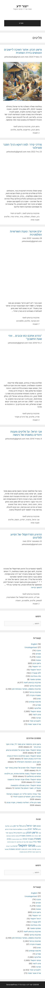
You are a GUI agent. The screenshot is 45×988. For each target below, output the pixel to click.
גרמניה (28, 520)
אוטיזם (38, 654)
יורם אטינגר (35, 321)
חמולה (33, 217)
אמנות (38, 660)
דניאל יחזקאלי (35, 670)
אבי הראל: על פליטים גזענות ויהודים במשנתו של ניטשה (26, 433)
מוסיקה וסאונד (35, 679)
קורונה (38, 718)
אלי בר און (17, 826)
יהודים (22, 520)
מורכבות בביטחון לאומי (21, 126)
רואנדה (18, 600)
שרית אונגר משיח (34, 724)
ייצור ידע (22, 6)
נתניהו (9, 839)
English (34, 644)
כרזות (33, 836)
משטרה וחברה (35, 695)
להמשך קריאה (36, 587)
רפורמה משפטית (15, 849)
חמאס (24, 833)
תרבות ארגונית (23, 852)
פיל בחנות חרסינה (11, 842)
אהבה (38, 650)
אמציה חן (24, 829)
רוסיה (30, 849)
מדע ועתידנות (36, 676)
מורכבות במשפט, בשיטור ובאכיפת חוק (26, 689)
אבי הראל (35, 520)
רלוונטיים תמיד (15, 213)
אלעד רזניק (33, 829)
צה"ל (11, 846)
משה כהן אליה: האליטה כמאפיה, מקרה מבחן (24, 802)
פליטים (13, 130)
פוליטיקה (37, 708)
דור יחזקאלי (36, 667)
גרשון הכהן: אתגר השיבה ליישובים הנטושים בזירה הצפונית (23, 51)
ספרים (38, 705)
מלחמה (13, 836)
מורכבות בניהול (35, 692)
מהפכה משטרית (25, 836)
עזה (27, 842)
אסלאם (19, 829)
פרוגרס (15, 846)
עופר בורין (37, 842)
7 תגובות (36, 324)
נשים (39, 699)
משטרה (37, 838)
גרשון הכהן (35, 126)
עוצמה (30, 842)
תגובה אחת (35, 220)
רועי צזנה (24, 849)
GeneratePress (11, 985)
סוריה (37, 417)
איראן (24, 826)
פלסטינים (20, 321)
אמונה (38, 657)
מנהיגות (8, 836)
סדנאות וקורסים (35, 702)
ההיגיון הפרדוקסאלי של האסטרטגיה (20, 597)
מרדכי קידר (14, 217)
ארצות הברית (12, 829)
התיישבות (26, 130)
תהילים (30, 852)
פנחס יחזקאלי (35, 711)
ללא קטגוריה (36, 673)
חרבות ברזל (18, 833)
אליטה (11, 826)
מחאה (17, 836)
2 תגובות (36, 133)
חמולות (27, 217)
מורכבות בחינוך (35, 686)
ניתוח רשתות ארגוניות (17, 839)
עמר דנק (24, 842)
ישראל (36, 836)
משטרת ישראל (28, 839)
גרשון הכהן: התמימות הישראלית (29, 762)
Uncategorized (31, 647)
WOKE (38, 826)
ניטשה (17, 520)
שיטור (6, 849)
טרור (21, 217)
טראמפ (11, 833)
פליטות (19, 130)
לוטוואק (39, 600)
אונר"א (36, 597)
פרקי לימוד (37, 715)
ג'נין (38, 217)
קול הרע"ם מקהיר (21, 417)
